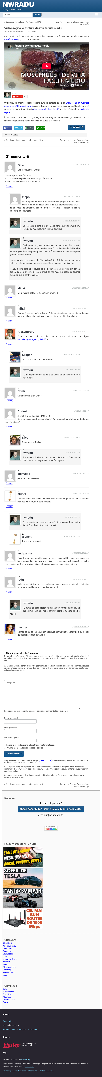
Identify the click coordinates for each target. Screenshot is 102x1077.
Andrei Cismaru (9, 946)
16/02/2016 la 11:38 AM (71, 197)
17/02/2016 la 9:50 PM (72, 370)
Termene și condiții (10, 1071)
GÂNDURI (19, 32)
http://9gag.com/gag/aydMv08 (32, 339)
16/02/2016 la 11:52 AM (80, 288)
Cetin (5, 989)
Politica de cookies (47, 1071)
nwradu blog (25, 1059)
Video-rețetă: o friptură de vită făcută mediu (33, 28)
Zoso (5, 975)
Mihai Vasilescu (9, 967)
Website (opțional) (12, 737)
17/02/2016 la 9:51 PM (72, 452)
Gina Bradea (8, 954)
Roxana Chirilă (9, 1000)
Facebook (14, 1030)
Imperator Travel (10, 959)
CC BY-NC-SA (29, 1067)
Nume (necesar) (11, 718)
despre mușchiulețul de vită (46, 109)
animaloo (24, 473)
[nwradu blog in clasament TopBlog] (51, 828)
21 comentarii (30, 32)
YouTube (6, 1030)
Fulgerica (7, 994)
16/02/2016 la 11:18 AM (80, 165)
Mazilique (7, 997)
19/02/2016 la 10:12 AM (80, 627)
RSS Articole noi (33, 1030)
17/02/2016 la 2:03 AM (72, 437)
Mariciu (6, 964)
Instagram (22, 1030)
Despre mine (7, 1021)
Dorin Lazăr (8, 948)
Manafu (6, 962)
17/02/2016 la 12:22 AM (80, 553)
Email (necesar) (10, 728)
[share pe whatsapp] (29, 128)
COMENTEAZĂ (76, 127)
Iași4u (5, 956)
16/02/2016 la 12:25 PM (80, 331)
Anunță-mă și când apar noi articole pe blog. (25, 748)
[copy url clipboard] (40, 128)
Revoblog (7, 970)
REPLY (10, 186)
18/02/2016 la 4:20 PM (72, 536)
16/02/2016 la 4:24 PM (81, 473)
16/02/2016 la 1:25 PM (81, 391)
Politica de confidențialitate (28, 1071)
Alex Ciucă (7, 943)
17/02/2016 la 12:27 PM (80, 579)
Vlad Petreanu (9, 972)
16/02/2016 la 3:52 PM (81, 411)
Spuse (5, 1002)
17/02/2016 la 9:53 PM (72, 517)
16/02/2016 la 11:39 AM (71, 240)
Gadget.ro (7, 951)
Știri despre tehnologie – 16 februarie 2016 (23, 22)
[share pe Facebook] (7, 128)
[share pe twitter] (18, 128)
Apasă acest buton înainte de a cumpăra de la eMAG (51, 809)
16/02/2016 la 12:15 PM (71, 221)
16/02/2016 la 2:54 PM (72, 354)
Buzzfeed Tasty (11, 39)
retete (15, 134)
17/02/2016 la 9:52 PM (72, 603)
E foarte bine (8, 992)
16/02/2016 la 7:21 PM (81, 494)
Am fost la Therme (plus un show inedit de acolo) (74, 141)
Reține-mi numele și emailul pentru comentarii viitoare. (30, 745)
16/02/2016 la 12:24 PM (80, 308)
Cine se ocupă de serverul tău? (29, 1044)
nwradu (28, 221)
